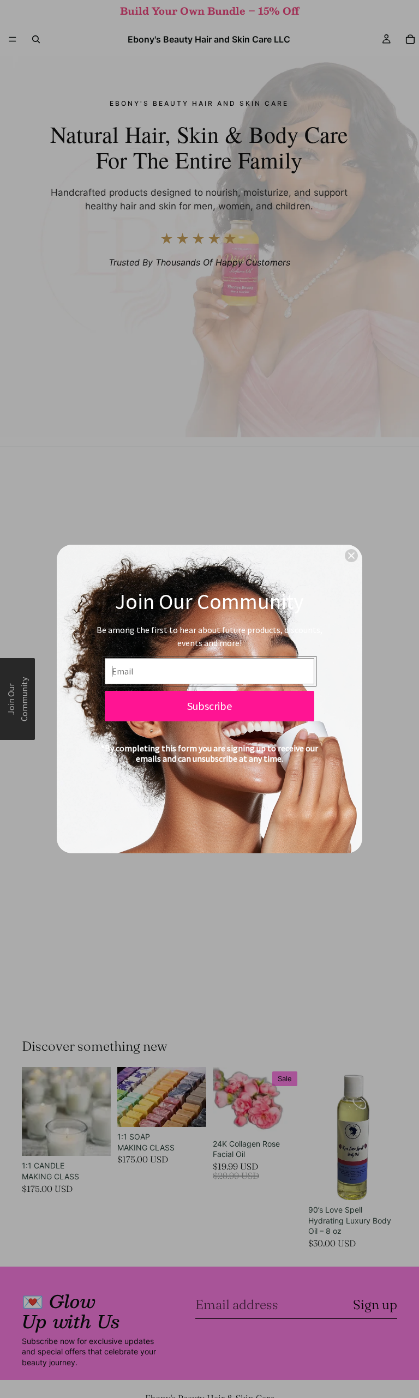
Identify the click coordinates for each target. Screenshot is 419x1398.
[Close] (351, 555)
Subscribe (209, 706)
